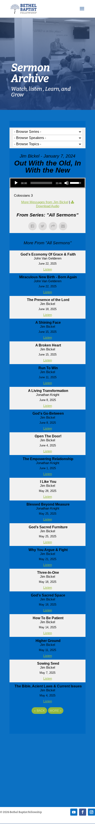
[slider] (41, 183)
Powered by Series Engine (47, 722)
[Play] (16, 183)
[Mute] (66, 183)
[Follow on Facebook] (82, 812)
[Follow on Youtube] (73, 812)
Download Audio (47, 206)
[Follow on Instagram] (91, 812)
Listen (47, 269)
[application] (47, 183)
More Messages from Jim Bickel (44, 202)
